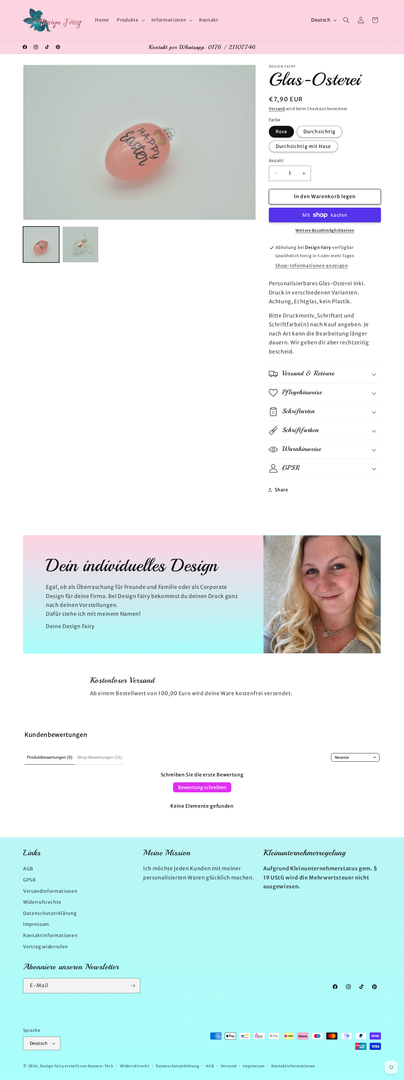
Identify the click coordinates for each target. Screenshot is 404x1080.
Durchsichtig (319, 131)
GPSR (29, 879)
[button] (130, 20)
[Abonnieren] (133, 985)
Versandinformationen (50, 891)
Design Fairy (52, 1066)
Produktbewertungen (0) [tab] (49, 757)
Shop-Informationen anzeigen (311, 265)
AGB (28, 869)
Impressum (36, 924)
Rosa (281, 131)
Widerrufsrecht (134, 1066)
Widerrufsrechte (42, 902)
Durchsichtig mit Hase (303, 146)
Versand (277, 108)
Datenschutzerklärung (49, 913)
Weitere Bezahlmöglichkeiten (324, 230)
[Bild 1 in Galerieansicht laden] (41, 245)
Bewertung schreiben (202, 787)
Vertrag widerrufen (45, 946)
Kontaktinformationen (50, 935)
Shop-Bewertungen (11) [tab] (99, 757)
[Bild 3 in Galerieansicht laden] (80, 245)
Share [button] (281, 490)
